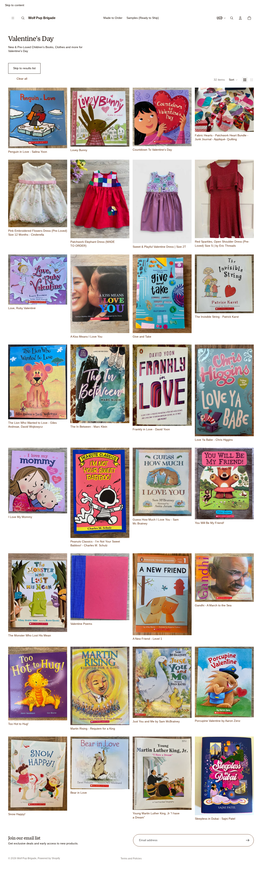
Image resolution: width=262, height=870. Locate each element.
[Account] (240, 18)
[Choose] (123, 232)
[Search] (22, 18)
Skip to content (14, 5)
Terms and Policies (131, 858)
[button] (233, 79)
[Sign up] (247, 840)
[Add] (60, 142)
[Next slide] (248, 109)
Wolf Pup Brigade (26, 858)
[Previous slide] (201, 109)
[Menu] (13, 18)
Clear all (22, 78)
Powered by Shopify (49, 858)
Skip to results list (24, 68)
